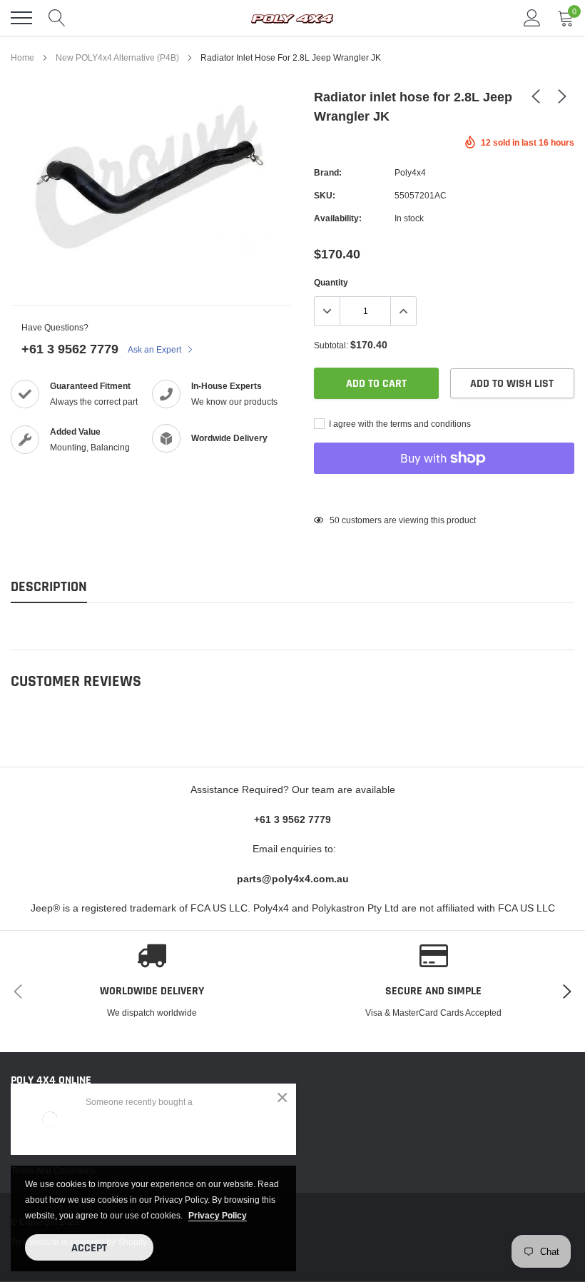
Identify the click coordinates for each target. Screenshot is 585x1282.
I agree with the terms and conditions (399, 423)
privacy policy (217, 1215)
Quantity (331, 282)
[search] (57, 18)
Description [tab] (49, 587)
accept (89, 1248)
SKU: (324, 195)
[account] (532, 17)
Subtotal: (331, 345)
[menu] (21, 18)
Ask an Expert (155, 349)
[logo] (292, 18)
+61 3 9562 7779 (69, 348)
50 (335, 520)
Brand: (328, 172)
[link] (536, 95)
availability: (338, 218)
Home (22, 57)
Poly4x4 (410, 172)
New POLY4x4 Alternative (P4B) (117, 57)
